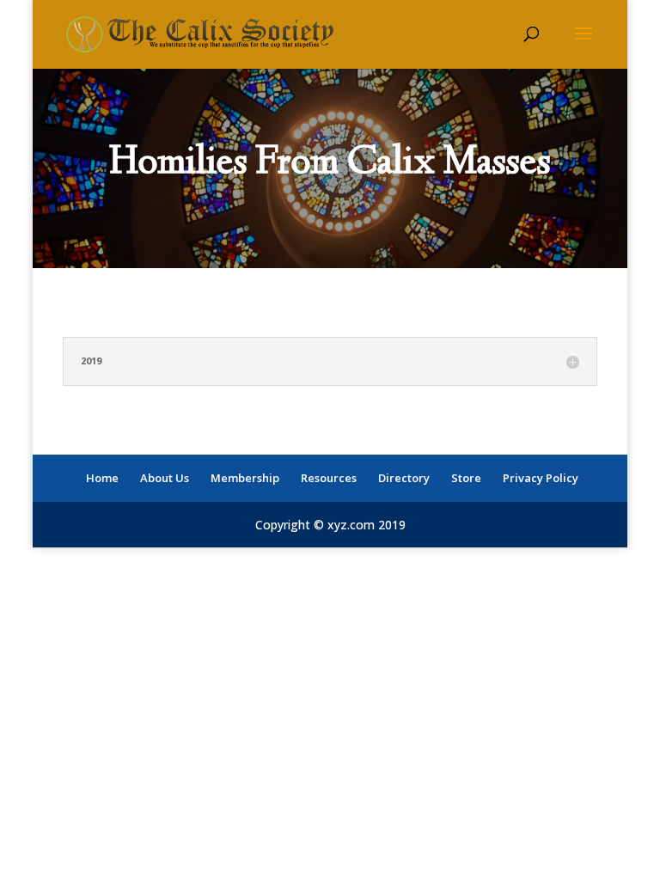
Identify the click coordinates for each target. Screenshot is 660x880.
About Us (164, 478)
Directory (404, 478)
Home (102, 478)
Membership (245, 478)
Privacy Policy (540, 478)
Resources (329, 478)
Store (466, 478)
